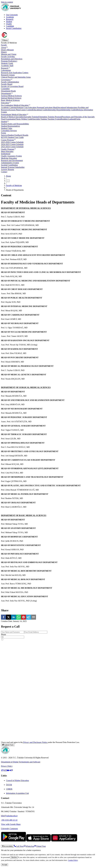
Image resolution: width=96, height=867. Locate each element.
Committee (5, 89)
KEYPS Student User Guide (12, 137)
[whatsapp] (18, 617)
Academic (10, 17)
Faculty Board (6, 84)
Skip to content (7, 2)
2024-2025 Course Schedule (12, 144)
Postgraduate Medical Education (13, 114)
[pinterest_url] (12, 771)
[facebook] (3, 617)
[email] (33, 617)
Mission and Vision (8, 54)
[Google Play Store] (13, 841)
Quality (9, 24)
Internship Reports (55, 110)
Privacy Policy (6, 766)
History (4, 52)
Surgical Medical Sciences (11, 96)
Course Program (7, 140)
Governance (6, 80)
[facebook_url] (2, 771)
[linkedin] (13, 617)
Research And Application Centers (14, 73)
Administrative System (10, 163)
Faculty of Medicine (14, 185)
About (3, 47)
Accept (4, 865)
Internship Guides (69, 110)
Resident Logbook (68, 119)
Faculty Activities (8, 56)
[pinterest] (23, 617)
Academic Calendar (9, 107)
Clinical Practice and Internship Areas (16, 77)
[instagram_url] (6, 771)
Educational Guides (40, 110)
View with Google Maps (10, 824)
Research (9, 19)
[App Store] (38, 841)
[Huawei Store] (64, 841)
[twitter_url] (4, 771)
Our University (12, 15)
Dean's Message (7, 50)
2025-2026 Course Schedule (12, 142)
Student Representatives (10, 126)
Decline (14, 857)
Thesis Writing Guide (24, 119)
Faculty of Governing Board (12, 86)
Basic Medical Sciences (10, 100)
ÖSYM (9, 785)
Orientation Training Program (50, 117)
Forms (77, 119)
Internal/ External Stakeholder (12, 167)
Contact (4, 172)
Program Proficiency (9, 61)
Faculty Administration (10, 82)
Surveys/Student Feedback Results (14, 135)
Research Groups (8, 75)
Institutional (5, 154)
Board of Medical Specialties (12, 117)
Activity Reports (7, 169)
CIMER (9, 789)
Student (9, 21)
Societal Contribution (9, 165)
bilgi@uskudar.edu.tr (9, 816)
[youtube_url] (8, 771)
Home (8, 176)
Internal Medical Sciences (11, 98)
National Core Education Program (30, 107)
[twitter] (8, 617)
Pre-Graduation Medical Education (14, 105)
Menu (6, 40)
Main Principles (7, 151)
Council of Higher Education (17, 780)
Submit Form (9, 745)
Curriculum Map (50, 107)
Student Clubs (6, 128)
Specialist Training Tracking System (46, 119)
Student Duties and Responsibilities (15, 124)
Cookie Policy (73, 860)
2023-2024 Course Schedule (12, 147)
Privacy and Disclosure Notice (35, 742)
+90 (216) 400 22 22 (9, 820)
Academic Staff (7, 66)
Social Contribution (13, 28)
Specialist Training (31, 117)
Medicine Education (9, 158)
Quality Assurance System (11, 156)
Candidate (10, 26)
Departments (6, 93)
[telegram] (28, 617)
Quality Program (7, 149)
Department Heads (8, 91)
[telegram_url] (10, 771)
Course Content (26, 110)
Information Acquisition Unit (17, 793)
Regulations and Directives (11, 59)
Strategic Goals (7, 63)
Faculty (4, 45)
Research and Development (12, 160)
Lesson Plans (15, 110)
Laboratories (6, 70)
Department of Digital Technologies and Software (20, 762)
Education (5, 103)
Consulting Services (9, 131)
